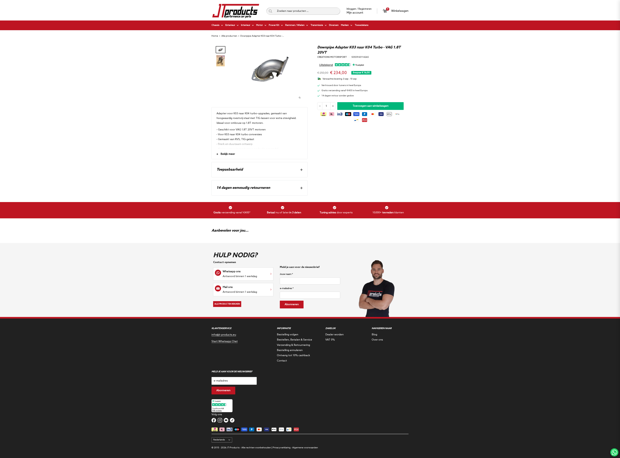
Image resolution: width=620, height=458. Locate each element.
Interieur (245, 25)
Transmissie (316, 25)
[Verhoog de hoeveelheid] (332, 106)
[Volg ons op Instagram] (220, 420)
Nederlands (219, 439)
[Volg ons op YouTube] (226, 420)
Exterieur (230, 25)
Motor (259, 25)
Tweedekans (361, 25)
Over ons (377, 339)
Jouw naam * (286, 274)
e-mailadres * (287, 288)
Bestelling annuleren (290, 350)
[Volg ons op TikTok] (232, 420)
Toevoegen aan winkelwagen (370, 105)
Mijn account (355, 13)
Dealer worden (334, 334)
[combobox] (307, 11)
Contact (282, 360)
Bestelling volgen (287, 334)
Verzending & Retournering (293, 345)
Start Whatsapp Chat (225, 341)
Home (215, 36)
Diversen (334, 25)
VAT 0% (330, 339)
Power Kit (274, 25)
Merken (345, 25)
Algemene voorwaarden (305, 447)
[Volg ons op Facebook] (214, 420)
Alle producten (229, 36)
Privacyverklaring (281, 447)
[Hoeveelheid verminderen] (319, 106)
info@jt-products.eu (224, 334)
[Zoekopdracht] (270, 11)
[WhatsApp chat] (614, 452)
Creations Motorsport (332, 57)
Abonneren (292, 304)
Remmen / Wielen (295, 25)
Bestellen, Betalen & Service (294, 339)
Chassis (215, 25)
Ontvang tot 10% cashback (293, 355)
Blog (374, 334)
